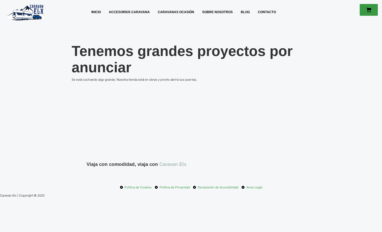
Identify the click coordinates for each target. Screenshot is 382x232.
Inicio (96, 12)
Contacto (267, 12)
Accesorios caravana (129, 12)
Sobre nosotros (217, 12)
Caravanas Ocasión (176, 12)
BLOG (245, 12)
